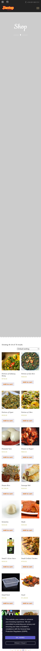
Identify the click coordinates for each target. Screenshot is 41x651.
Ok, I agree (20, 637)
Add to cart (8, 384)
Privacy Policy (20, 643)
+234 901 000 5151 (33, 2)
